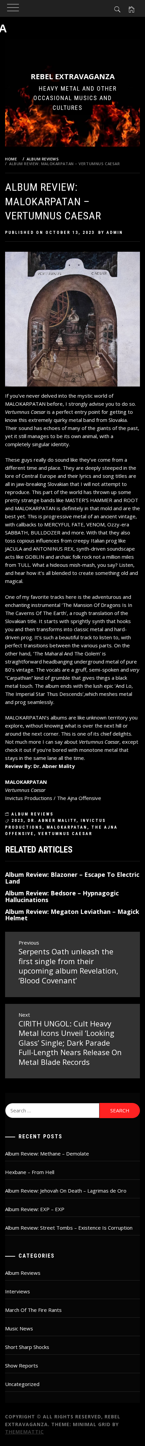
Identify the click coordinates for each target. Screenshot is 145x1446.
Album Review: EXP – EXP (34, 1209)
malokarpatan (67, 827)
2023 (17, 820)
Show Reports (21, 1365)
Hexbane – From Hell (29, 1172)
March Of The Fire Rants (33, 1309)
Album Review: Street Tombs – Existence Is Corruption (69, 1227)
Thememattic (24, 1431)
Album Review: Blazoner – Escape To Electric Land (72, 877)
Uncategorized (22, 1384)
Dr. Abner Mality (52, 820)
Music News (19, 1328)
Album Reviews (32, 814)
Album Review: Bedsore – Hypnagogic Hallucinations (62, 896)
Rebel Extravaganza (73, 76)
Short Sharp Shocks (27, 1347)
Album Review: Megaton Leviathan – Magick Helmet (72, 914)
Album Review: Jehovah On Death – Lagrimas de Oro (65, 1190)
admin (115, 232)
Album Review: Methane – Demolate (47, 1153)
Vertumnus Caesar (65, 833)
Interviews (17, 1291)
